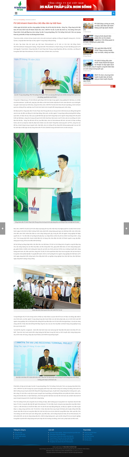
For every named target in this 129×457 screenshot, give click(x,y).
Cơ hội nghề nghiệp (20, 436)
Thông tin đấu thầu (20, 434)
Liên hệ (17, 438)
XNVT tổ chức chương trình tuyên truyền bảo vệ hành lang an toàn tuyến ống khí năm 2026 (98, 78)
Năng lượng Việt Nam (90, 432)
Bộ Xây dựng (88, 440)
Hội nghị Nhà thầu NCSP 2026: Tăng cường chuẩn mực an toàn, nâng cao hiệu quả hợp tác (98, 51)
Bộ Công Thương (89, 436)
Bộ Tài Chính (88, 438)
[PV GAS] (20, 5)
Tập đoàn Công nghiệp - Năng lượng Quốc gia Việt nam (65, 432)
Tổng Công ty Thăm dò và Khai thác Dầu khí (61, 436)
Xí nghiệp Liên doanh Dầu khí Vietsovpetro (61, 442)
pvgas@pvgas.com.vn (77, 450)
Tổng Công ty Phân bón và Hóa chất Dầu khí (62, 438)
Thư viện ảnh (18, 432)
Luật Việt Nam (88, 434)
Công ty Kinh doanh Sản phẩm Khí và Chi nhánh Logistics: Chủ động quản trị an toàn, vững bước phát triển (98, 39)
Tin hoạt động (22, 19)
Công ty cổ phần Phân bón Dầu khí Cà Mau (61, 440)
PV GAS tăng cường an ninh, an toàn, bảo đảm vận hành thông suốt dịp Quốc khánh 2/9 (98, 27)
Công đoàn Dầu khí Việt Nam (58, 434)
